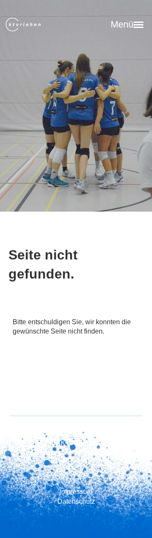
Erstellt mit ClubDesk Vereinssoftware (76, 453)
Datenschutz (76, 501)
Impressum (76, 491)
